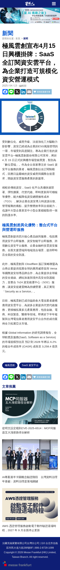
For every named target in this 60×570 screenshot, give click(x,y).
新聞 (25, 38)
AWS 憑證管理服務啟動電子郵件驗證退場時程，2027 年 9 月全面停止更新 (29, 528)
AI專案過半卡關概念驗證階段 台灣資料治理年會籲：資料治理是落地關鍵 (29, 479)
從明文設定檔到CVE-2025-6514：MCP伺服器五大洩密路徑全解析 (29, 430)
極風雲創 (10, 365)
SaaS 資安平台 (30, 365)
